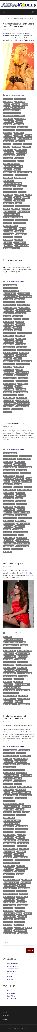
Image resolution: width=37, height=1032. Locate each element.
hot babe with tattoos (12, 163)
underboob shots (10, 933)
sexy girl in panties (10, 696)
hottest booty (20, 177)
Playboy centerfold (23, 206)
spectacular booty (10, 225)
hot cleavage (26, 361)
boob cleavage (9, 324)
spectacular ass (19, 223)
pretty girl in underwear (12, 687)
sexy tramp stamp (22, 220)
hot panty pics (9, 670)
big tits (25, 319)
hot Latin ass (8, 832)
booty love (8, 135)
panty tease (18, 681)
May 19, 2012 (7, 566)
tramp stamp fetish (22, 245)
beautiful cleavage (10, 307)
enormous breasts (24, 350)
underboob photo (20, 930)
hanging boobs (9, 815)
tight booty (8, 239)
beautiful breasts (24, 305)
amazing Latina (9, 753)
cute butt (27, 147)
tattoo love (8, 237)
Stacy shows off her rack (13, 423)
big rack (17, 319)
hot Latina (25, 734)
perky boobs (8, 684)
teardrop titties (22, 406)
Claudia (5, 729)
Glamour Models (10, 95)
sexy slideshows (24, 888)
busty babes (20, 336)
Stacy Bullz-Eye (9, 397)
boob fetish (21, 324)
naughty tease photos (11, 863)
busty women (8, 341)
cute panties (8, 659)
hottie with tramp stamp (12, 183)
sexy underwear (23, 698)
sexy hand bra (27, 879)
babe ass (19, 121)
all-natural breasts (11, 288)
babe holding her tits (11, 756)
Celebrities (10, 974)
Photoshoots (11, 991)
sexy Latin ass (25, 882)
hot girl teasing (22, 826)
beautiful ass (19, 124)
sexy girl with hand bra (12, 879)
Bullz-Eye (29, 135)
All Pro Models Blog (18, 1028)
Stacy (4, 267)
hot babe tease (9, 817)
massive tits (8, 375)
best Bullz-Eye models (24, 130)
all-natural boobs (10, 285)
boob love (7, 327)
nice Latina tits (9, 865)
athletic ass (8, 118)
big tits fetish (8, 321)
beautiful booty (9, 127)
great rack (8, 358)
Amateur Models (12, 969)
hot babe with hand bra (12, 823)
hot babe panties (9, 667)
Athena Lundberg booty (12, 110)
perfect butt (8, 203)
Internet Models (19, 95)
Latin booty (24, 848)
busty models (21, 338)
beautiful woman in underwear (14, 642)
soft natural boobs (20, 392)
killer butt (7, 189)
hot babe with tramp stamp (13, 166)
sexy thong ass (9, 896)
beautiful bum (23, 127)
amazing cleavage (26, 296)
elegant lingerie (9, 155)
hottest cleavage (23, 364)
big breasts (8, 319)
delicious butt (21, 152)
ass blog (7, 104)
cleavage (19, 341)
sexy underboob (9, 899)
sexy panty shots (9, 698)
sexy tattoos (8, 220)
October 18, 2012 (8, 263)
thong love (8, 925)
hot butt (17, 169)
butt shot (27, 144)
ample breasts (20, 299)
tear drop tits (9, 400)
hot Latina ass (9, 837)
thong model (19, 925)
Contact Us (6, 1016)
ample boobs (8, 299)
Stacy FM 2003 (21, 397)
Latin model (21, 851)
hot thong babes (9, 840)
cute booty (17, 147)
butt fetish (20, 141)
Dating (9, 976)
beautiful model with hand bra (14, 770)
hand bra (17, 812)
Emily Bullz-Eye (23, 662)
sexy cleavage (20, 389)
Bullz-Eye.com (8, 141)
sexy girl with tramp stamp (13, 217)
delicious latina (9, 801)
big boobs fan (18, 316)
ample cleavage (9, 302)
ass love (25, 104)
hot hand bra (8, 829)
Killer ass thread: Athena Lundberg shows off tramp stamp (18, 25)
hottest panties (9, 673)
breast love (8, 330)
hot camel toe (9, 826)
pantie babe (23, 676)
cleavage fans (21, 344)
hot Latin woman (10, 834)
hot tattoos (8, 175)
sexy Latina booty (10, 888)
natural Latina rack (22, 860)
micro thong (8, 860)
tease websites (9, 913)
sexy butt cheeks (9, 211)
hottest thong (23, 843)
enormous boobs (9, 350)
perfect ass (8, 200)
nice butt (26, 197)
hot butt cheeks (9, 172)
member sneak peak (10, 192)
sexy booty (16, 208)
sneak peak (7, 223)
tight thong (8, 927)
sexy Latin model (9, 885)
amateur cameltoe (10, 750)
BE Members (7, 124)
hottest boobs (9, 364)
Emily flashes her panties (14, 563)
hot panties (22, 667)
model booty (8, 194)
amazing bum (8, 101)
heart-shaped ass (10, 161)
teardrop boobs (9, 403)
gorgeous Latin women (11, 806)
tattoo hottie (22, 234)
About (5, 1012)
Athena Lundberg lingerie (12, 113)
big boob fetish (21, 313)
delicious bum (8, 152)
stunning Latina (9, 902)
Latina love (8, 857)
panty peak (7, 681)
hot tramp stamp (21, 175)
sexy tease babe (9, 891)
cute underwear (9, 662)
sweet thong (22, 902)
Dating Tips (11, 993)
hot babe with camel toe (12, 820)
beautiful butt (9, 130)
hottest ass (8, 177)
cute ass (7, 147)
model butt (19, 194)
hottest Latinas (9, 843)
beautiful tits (9, 310)
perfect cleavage (10, 383)
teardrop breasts (24, 403)
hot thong (20, 837)
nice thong (21, 865)
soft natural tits (10, 395)
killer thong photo (10, 848)
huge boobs (8, 367)
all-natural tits (24, 293)
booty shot (19, 135)
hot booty (7, 169)
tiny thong (19, 927)
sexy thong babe (22, 896)
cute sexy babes (21, 659)
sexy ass (6, 208)
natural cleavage (10, 378)
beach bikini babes (21, 761)
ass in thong (21, 753)
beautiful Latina (9, 767)
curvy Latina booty (10, 795)
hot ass (21, 161)
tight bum (19, 239)
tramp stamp (8, 245)
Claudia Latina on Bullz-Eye (21, 792)
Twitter (26, 40)
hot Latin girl (20, 832)
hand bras (26, 812)
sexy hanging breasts (11, 882)
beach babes (8, 761)
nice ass (29, 194)
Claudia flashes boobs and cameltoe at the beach (14, 717)
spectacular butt (10, 228)
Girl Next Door (28, 573)
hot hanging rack (22, 829)
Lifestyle (10, 979)
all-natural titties (10, 296)
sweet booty (8, 231)
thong (19, 913)
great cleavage (22, 355)
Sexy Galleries (11, 998)
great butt (19, 158)
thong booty (19, 919)
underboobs (23, 933)
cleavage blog (9, 344)
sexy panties (23, 696)
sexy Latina (21, 885)
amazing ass (8, 99)
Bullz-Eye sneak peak (25, 138)
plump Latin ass (9, 874)
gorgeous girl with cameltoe (14, 803)
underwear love (24, 704)
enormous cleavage (10, 352)
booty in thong (20, 781)
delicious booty (21, 149)
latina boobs (19, 854)
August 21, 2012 (8, 426)
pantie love (8, 679)
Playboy (18, 203)
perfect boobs (9, 381)
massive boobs (9, 372)
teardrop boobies (23, 400)
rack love (18, 386)
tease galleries (23, 905)
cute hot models (9, 656)
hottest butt (8, 180)
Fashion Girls (11, 971)
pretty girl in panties (22, 684)
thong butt (8, 922)
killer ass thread (9, 186)
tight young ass (20, 242)
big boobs (7, 316)
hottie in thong (9, 846)
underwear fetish (10, 704)
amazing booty (20, 99)
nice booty (7, 197)
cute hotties (22, 656)
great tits (18, 358)
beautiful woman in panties (13, 639)
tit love (7, 409)
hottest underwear (24, 673)
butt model (17, 144)
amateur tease (24, 750)
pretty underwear (23, 690)
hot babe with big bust (11, 361)
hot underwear (22, 670)
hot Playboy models (24, 172)
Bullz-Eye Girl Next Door (12, 648)
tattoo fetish (9, 234)
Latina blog (8, 854)
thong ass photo (10, 916)
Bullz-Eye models (9, 138)
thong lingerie (20, 922)
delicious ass (8, 149)
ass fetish (16, 104)
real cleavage (8, 389)
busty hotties (9, 338)
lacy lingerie (19, 189)
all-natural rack (10, 293)
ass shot (7, 107)
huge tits (20, 369)
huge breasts (19, 367)
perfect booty (20, 200)
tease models (8, 910)
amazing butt (20, 101)
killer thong (22, 846)
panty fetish (19, 679)
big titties (20, 321)
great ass (21, 155)
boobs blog (17, 327)
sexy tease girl (22, 891)
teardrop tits (9, 406)
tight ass (19, 237)
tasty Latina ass (9, 905)
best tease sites (26, 775)
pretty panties (9, 690)
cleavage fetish (9, 347)
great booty (8, 158)
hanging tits (21, 815)
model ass (22, 192)
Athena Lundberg (18, 107)
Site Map (5, 1020)
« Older (5, 942)
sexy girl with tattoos (11, 214)
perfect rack (23, 383)
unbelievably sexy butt (11, 248)
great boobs (24, 352)
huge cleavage (9, 369)
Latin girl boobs (9, 851)
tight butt (8, 242)
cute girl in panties (23, 653)
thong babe (22, 916)
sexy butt (26, 208)
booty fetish (19, 132)
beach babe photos (21, 758)
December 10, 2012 (9, 29)
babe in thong (25, 756)
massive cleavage (22, 372)
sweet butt (19, 231)
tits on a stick (17, 409)
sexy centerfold (23, 211)
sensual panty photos (11, 693)
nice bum (17, 197)
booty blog (8, 132)
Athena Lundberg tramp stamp (14, 116)
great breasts (9, 355)
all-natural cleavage (11, 290)
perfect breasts (22, 381)
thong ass (27, 913)
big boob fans (8, 313)
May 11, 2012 (7, 721)
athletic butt (9, 121)
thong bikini (8, 919)
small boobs (8, 701)
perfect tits (8, 386)
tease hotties (20, 908)
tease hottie (8, 908)
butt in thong (21, 789)
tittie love (7, 412)
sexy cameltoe (9, 877)
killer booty (22, 186)
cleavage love (22, 347)
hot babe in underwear (24, 665)
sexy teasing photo (10, 894)
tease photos (20, 910)
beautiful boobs (9, 305)
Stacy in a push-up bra (12, 260)
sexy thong (23, 894)
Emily (4, 571)
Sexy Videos (11, 996)
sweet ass (22, 228)
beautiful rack (25, 307)
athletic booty (20, 118)
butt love (7, 144)
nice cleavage (23, 378)
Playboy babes (8, 206)
